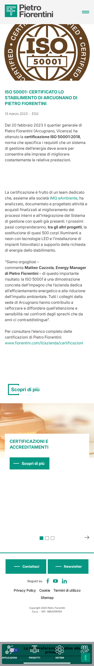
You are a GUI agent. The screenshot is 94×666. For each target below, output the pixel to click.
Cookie (44, 590)
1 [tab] (41, 538)
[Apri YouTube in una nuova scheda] (55, 581)
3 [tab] (52, 538)
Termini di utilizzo (67, 590)
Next (86, 538)
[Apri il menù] (85, 12)
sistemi (59, 657)
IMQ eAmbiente (63, 198)
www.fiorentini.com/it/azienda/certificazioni (44, 342)
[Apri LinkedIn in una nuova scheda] (64, 581)
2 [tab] (47, 538)
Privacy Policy (25, 590)
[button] (68, 566)
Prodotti (34, 657)
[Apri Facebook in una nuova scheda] (48, 581)
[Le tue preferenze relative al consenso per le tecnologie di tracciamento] (85, 657)
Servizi (85, 657)
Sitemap (47, 597)
